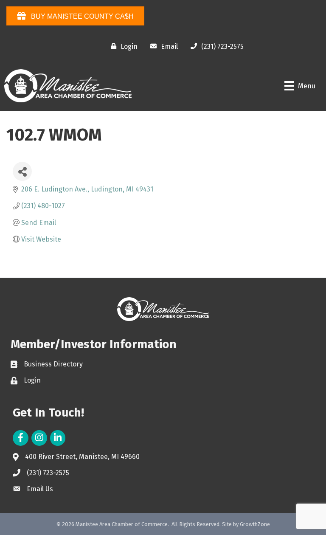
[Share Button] (22, 171)
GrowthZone (255, 524)
